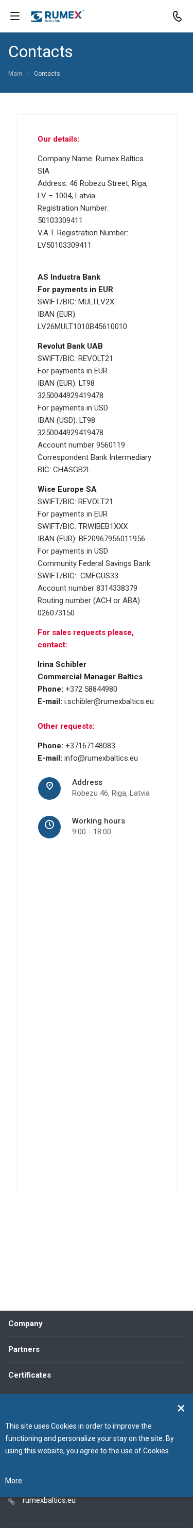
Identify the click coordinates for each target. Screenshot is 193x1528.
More (13, 1481)
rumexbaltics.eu (49, 1500)
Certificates (29, 1375)
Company (25, 1323)
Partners (24, 1349)
